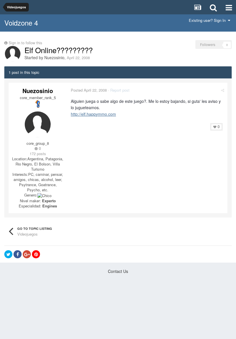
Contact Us (118, 271)
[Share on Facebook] (18, 254)
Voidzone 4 (21, 23)
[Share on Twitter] (8, 254)
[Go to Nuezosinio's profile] (12, 53)
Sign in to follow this (25, 42)
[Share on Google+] (27, 254)
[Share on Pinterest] (36, 254)
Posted (89, 90)
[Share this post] (222, 90)
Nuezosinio (54, 57)
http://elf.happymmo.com (93, 114)
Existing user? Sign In (208, 20)
